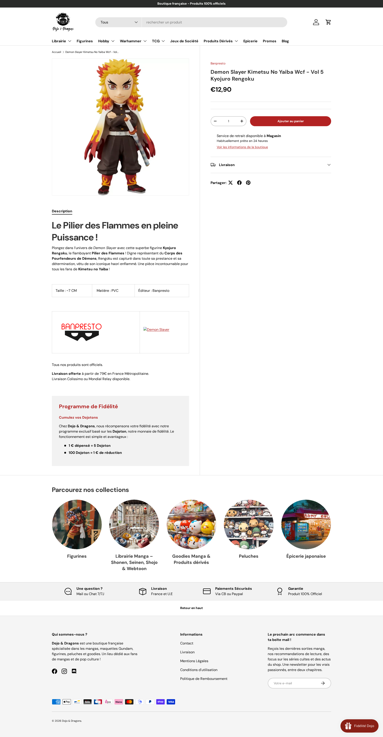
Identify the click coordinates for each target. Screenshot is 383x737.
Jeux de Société (184, 41)
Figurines (85, 41)
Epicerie (250, 41)
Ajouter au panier (290, 121)
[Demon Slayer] (156, 329)
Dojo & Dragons (71, 721)
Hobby (103, 41)
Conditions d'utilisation (198, 669)
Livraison (187, 652)
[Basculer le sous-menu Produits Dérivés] (236, 41)
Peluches (248, 556)
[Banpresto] (81, 317)
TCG (156, 41)
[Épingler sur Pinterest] (248, 182)
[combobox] (191, 22)
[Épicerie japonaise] (306, 524)
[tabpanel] (120, 302)
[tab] (62, 211)
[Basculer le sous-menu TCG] (163, 41)
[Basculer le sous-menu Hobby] (112, 41)
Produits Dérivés (218, 41)
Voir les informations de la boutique (242, 147)
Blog (285, 41)
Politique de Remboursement (203, 678)
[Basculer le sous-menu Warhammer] (145, 41)
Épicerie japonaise (306, 556)
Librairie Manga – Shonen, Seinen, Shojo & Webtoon (134, 562)
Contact (186, 643)
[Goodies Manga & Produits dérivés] (191, 524)
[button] (328, 22)
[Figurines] (77, 524)
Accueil (56, 52)
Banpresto (218, 63)
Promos (269, 41)
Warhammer (130, 41)
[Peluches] (249, 524)
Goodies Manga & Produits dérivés (191, 559)
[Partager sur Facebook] (239, 182)
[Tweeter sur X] (230, 182)
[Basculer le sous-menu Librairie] (69, 41)
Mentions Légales (194, 661)
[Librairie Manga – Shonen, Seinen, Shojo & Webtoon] (134, 524)
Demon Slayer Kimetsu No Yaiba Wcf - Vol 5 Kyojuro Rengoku (92, 52)
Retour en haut (191, 608)
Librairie (59, 41)
